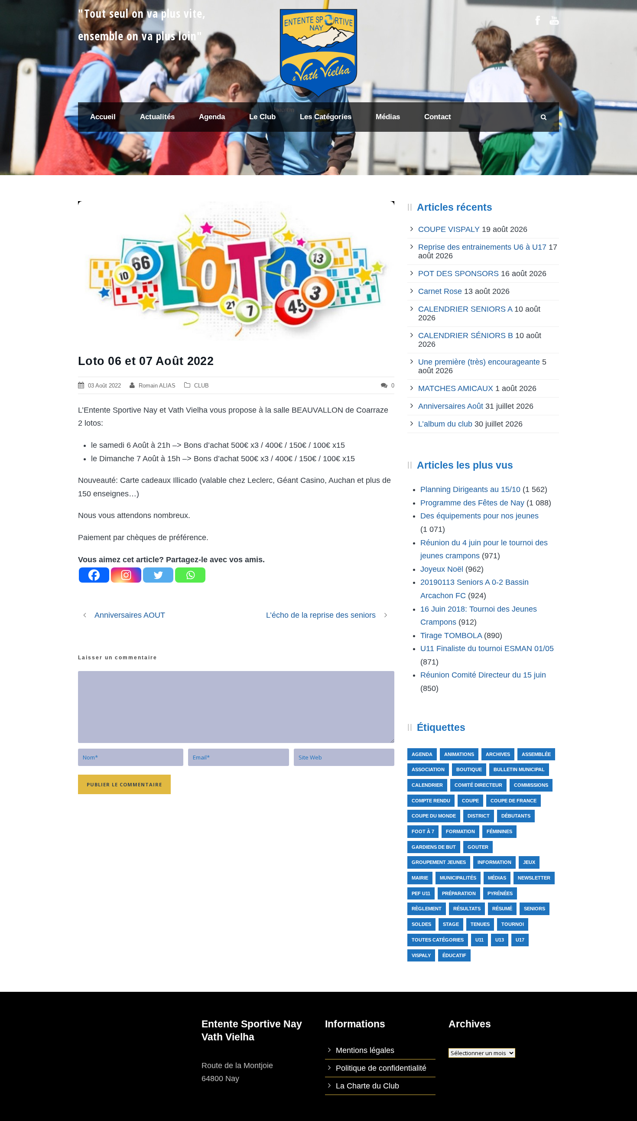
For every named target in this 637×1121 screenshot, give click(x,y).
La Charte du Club (367, 1086)
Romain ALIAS (157, 385)
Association (428, 769)
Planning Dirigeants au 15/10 (470, 489)
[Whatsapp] (190, 575)
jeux (529, 862)
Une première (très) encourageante (479, 362)
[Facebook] (94, 575)
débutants (515, 815)
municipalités (458, 877)
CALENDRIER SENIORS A (465, 309)
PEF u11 (421, 893)
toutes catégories (438, 939)
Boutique (469, 769)
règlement (427, 908)
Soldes (421, 924)
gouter (478, 847)
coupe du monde (434, 815)
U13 (499, 939)
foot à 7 (423, 831)
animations (459, 754)
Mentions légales (365, 1050)
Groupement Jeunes (439, 862)
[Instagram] (126, 575)
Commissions (531, 785)
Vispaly (421, 955)
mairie (420, 877)
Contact (437, 117)
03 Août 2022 (104, 385)
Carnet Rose (440, 291)
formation (460, 831)
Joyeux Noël (441, 569)
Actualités (157, 117)
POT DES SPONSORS (458, 273)
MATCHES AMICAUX (455, 388)
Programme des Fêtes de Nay (472, 503)
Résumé (502, 908)
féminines (499, 831)
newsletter (534, 877)
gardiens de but (434, 847)
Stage (451, 924)
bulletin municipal (519, 769)
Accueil (103, 117)
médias (497, 877)
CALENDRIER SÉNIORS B (465, 335)
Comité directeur (478, 785)
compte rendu (431, 800)
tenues (480, 924)
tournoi (512, 924)
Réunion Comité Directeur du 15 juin (483, 675)
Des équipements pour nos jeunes (479, 516)
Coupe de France (513, 800)
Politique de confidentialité (381, 1068)
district (479, 815)
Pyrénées (500, 893)
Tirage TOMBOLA (451, 635)
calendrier (427, 785)
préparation (459, 893)
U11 (479, 939)
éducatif (454, 955)
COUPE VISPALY (449, 229)
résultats (467, 908)
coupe (470, 800)
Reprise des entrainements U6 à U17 (482, 247)
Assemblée (536, 754)
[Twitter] (158, 575)
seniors (534, 908)
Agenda (422, 754)
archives (498, 754)
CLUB (201, 385)
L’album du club (445, 424)
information (494, 862)
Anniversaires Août (450, 406)
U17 (520, 939)
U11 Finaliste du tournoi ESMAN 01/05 (487, 648)
